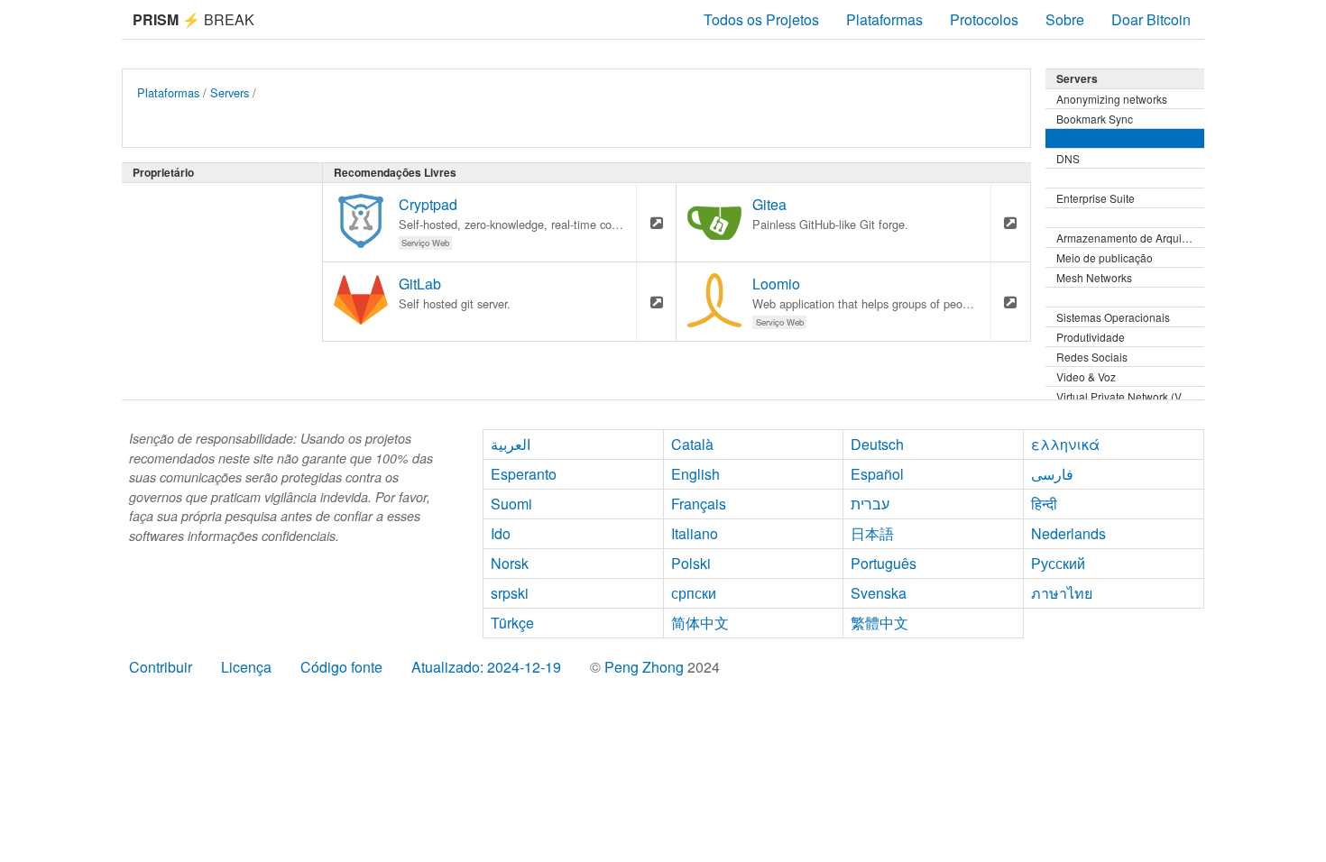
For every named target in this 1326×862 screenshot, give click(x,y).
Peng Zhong (645, 666)
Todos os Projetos (761, 19)
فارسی (1052, 473)
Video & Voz (1086, 376)
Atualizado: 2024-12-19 (486, 666)
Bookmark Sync (1094, 118)
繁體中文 (879, 622)
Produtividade (1090, 336)
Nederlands (1068, 533)
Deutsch (877, 444)
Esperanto (524, 473)
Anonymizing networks (1111, 98)
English (695, 473)
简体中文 (700, 622)
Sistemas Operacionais (1113, 317)
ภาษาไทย (1061, 592)
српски (693, 592)
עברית (870, 503)
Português (883, 563)
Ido (501, 533)
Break (193, 19)
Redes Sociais (1092, 356)
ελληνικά (1065, 444)
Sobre (1064, 19)
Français (698, 503)
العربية (510, 444)
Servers (229, 92)
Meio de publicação (1104, 257)
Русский (1058, 563)
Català (692, 444)
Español (877, 473)
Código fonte (341, 666)
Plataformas (884, 19)
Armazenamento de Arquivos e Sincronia (1130, 237)
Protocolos (984, 19)
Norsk (510, 563)
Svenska (879, 592)
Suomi (511, 503)
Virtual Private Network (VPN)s (1130, 396)
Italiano (694, 533)
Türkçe (512, 622)
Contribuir (160, 666)
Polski (691, 563)
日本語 (872, 533)
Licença (246, 666)
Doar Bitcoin (1151, 19)
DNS (1068, 158)
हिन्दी (1044, 503)
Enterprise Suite (1095, 198)
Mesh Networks (1094, 277)
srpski (510, 592)
